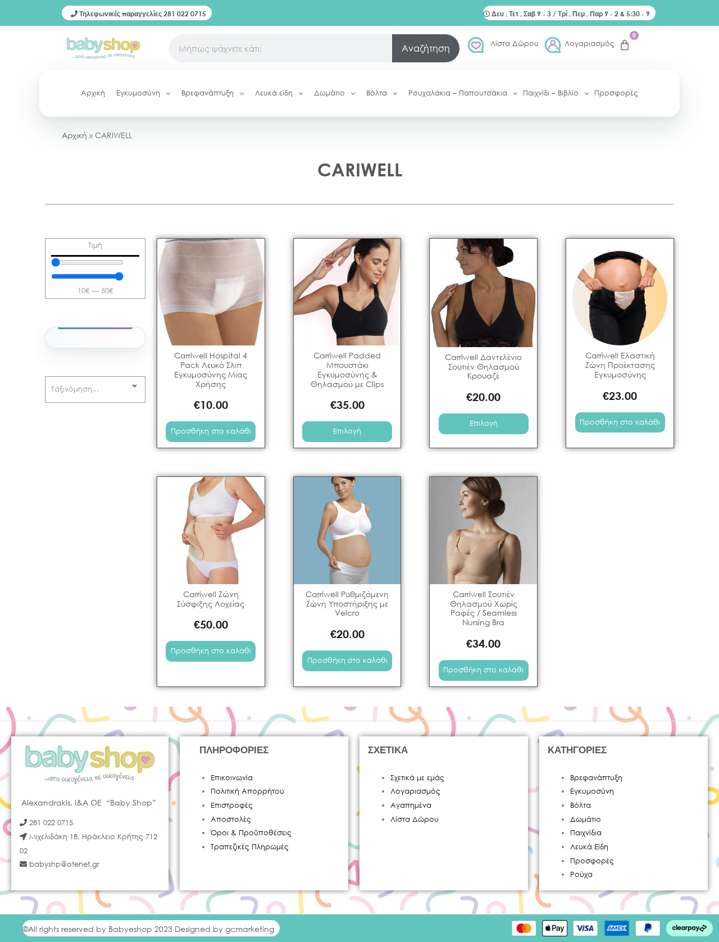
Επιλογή (347, 431)
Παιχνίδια (586, 833)
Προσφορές (592, 861)
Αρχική (74, 135)
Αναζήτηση (426, 48)
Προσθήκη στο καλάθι (211, 431)
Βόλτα (580, 805)
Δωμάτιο (585, 819)
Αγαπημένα (410, 805)
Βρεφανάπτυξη (596, 777)
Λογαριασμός (590, 43)
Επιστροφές (232, 805)
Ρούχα (581, 874)
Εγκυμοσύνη (592, 791)
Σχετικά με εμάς (417, 777)
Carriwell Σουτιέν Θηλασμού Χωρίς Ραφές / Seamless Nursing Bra (483, 608)
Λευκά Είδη (589, 847)
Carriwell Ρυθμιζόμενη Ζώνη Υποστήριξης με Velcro (347, 603)
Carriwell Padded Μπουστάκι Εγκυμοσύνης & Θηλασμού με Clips (347, 369)
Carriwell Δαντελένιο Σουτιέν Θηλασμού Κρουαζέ (483, 366)
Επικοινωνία (232, 777)
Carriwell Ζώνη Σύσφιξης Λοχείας (210, 599)
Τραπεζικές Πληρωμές (250, 847)
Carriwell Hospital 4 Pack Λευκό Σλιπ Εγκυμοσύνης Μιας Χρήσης (210, 369)
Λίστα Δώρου (514, 43)
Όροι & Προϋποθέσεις (251, 833)
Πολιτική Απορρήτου (247, 791)
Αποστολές (231, 819)
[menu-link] (211, 292)
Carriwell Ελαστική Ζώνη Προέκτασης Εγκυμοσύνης (620, 365)
